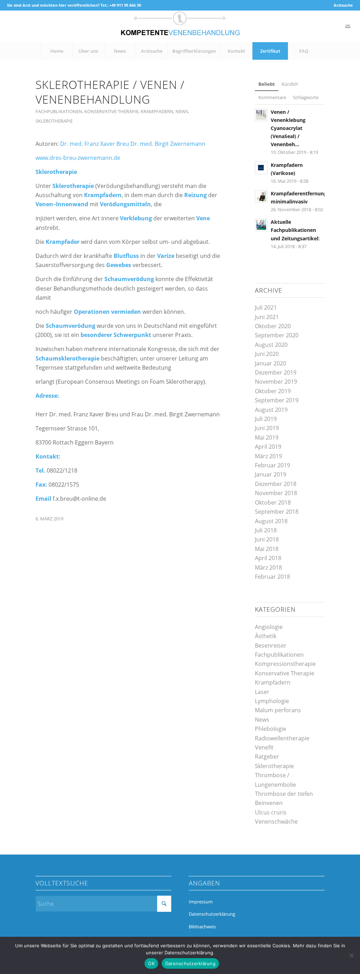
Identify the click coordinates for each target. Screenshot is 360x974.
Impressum (201, 901)
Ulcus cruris (271, 812)
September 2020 (276, 335)
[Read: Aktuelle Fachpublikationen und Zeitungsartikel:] (261, 225)
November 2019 (276, 381)
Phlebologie (270, 729)
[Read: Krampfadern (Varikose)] (261, 168)
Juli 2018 (266, 530)
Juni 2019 (267, 428)
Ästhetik (265, 636)
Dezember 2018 (275, 484)
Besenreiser (271, 645)
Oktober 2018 (273, 502)
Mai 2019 (266, 437)
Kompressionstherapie (285, 664)
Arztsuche (343, 5)
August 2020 (271, 345)
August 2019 (271, 410)
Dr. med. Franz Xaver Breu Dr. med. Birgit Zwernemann (132, 144)
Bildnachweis (202, 926)
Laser (262, 692)
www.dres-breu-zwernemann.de (78, 158)
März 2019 (268, 456)
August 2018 (271, 521)
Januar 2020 (270, 363)
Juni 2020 (267, 354)
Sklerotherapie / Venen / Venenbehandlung (110, 92)
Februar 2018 (272, 576)
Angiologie (269, 627)
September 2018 (276, 511)
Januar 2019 (270, 474)
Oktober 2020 (273, 326)
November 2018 (276, 493)
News (181, 111)
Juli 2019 (266, 419)
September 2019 (276, 400)
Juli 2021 (266, 307)
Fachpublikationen (59, 111)
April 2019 (268, 446)
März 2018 (268, 567)
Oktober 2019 (273, 391)
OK (151, 963)
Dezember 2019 (275, 372)
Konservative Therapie (111, 111)
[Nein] (351, 955)
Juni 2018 (267, 539)
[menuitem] (341, 5)
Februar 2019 (272, 465)
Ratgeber (267, 756)
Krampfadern (157, 111)
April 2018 (268, 558)
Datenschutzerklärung (212, 914)
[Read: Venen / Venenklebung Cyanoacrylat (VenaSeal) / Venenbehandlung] (261, 115)
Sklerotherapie (54, 121)
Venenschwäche (276, 821)
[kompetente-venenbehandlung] (180, 26)
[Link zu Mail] (347, 26)
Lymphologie (272, 701)
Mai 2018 (266, 549)
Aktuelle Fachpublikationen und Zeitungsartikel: (295, 230)
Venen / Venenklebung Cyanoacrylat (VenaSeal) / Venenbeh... (288, 128)
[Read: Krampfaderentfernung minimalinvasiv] (261, 196)
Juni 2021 (267, 317)
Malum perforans (278, 710)
